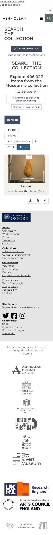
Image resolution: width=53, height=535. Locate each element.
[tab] (12, 119)
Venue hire (8, 240)
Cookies (7, 293)
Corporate (8, 275)
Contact (7, 243)
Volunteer (8, 265)
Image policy (10, 286)
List (12, 147)
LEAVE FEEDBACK (28, 48)
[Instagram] (23, 317)
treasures (18, 251)
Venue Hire (8, 333)
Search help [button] (33, 107)
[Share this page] (45, 201)
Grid (25, 147)
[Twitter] (6, 317)
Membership (10, 269)
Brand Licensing (12, 327)
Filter (13, 130)
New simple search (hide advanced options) (26, 99)
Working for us (11, 234)
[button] (49, 10)
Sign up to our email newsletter (21, 307)
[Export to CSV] (30, 201)
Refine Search (28, 92)
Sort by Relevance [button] (17, 141)
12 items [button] (11, 135)
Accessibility (9, 289)
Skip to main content (10, 4)
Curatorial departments (16, 254)
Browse (17, 107)
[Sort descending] (35, 142)
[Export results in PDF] (38, 201)
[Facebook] (15, 317)
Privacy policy (10, 280)
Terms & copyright (13, 283)
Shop (5, 324)
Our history (9, 230)
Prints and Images (13, 330)
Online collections (13, 258)
